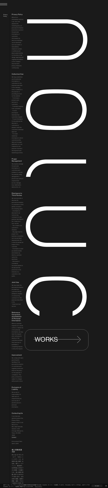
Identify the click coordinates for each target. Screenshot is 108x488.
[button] (0, 3)
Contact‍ (14, 437)
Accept (97, 485)
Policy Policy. (38, 486)
